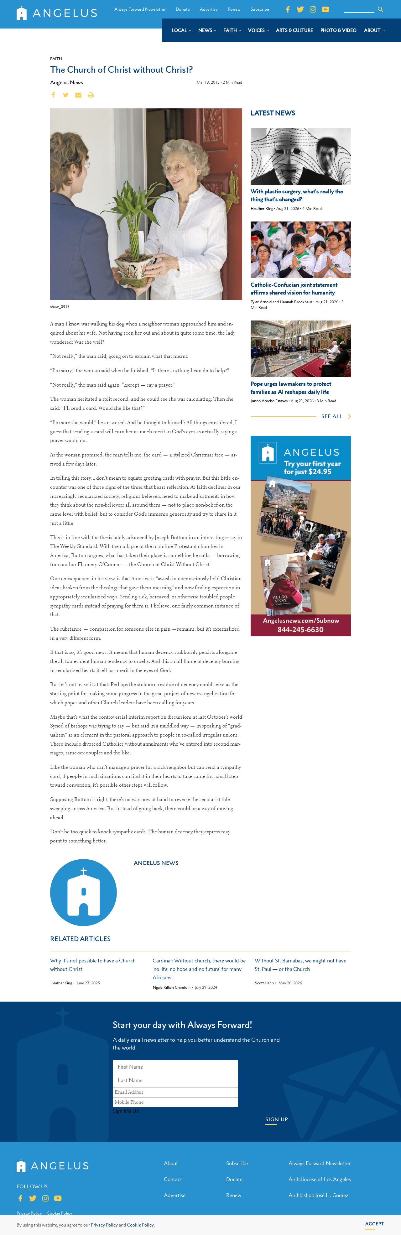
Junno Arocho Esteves (269, 401)
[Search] (380, 9)
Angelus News (66, 82)
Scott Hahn (264, 983)
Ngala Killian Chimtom (171, 987)
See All (332, 416)
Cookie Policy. (141, 1225)
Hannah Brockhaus (296, 302)
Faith (56, 58)
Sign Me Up (126, 1111)
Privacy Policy (104, 1225)
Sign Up (276, 1120)
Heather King (262, 208)
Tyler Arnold (261, 302)
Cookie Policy (59, 1213)
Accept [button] (374, 1223)
